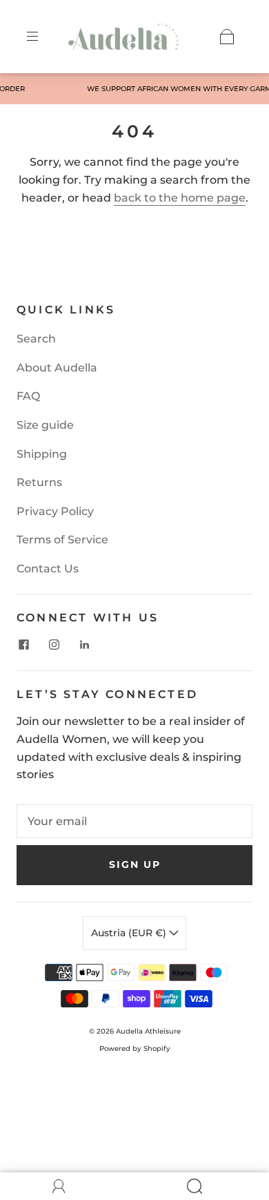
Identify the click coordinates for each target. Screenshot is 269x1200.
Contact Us (48, 568)
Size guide (45, 425)
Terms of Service (62, 539)
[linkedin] (84, 644)
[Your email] (134, 821)
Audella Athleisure (148, 1031)
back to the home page (180, 197)
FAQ (28, 396)
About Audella (57, 367)
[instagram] (54, 644)
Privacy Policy (55, 511)
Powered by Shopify (134, 1048)
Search (36, 338)
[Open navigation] (42, 36)
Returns (39, 482)
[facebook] (23, 644)
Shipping (42, 454)
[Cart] (227, 36)
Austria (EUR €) (130, 933)
